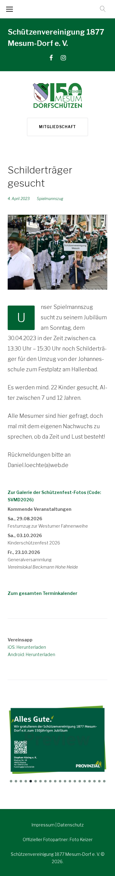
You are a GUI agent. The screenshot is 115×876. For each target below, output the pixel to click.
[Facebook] (51, 57)
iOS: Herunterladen (27, 647)
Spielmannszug (50, 198)
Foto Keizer (81, 839)
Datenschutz (70, 824)
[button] (11, 781)
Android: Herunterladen (31, 654)
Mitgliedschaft (57, 126)
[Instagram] (63, 57)
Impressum (44, 824)
